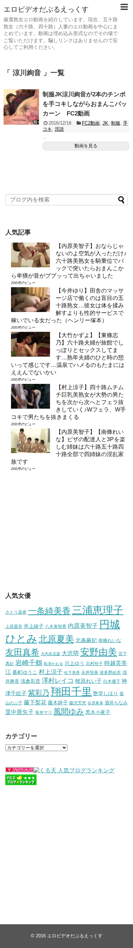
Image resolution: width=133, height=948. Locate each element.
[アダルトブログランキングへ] (19, 770)
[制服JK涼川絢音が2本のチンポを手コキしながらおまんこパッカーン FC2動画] (21, 107)
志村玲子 (94, 663)
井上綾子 (34, 626)
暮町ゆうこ (24, 672)
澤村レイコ (58, 680)
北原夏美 (56, 639)
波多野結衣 (110, 672)
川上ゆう (74, 663)
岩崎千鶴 (28, 662)
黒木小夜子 (97, 712)
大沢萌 (70, 653)
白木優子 (111, 681)
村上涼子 (51, 671)
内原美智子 (83, 625)
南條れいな (109, 640)
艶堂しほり (105, 693)
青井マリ (43, 712)
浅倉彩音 (30, 681)
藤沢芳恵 (77, 702)
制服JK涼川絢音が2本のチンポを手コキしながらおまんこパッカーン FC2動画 (85, 104)
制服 (115, 123)
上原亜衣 (13, 626)
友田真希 (22, 652)
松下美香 (72, 672)
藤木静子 (58, 702)
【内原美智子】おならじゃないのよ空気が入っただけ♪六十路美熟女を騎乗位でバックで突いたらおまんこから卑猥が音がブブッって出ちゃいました (69, 261)
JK (105, 123)
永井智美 (89, 672)
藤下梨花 (35, 702)
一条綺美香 (49, 610)
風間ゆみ (69, 711)
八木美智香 (55, 626)
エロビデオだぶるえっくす (46, 9)
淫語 (59, 129)
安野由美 (98, 652)
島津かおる (53, 664)
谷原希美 (95, 703)
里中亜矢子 (19, 712)
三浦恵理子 (97, 610)
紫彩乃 (38, 693)
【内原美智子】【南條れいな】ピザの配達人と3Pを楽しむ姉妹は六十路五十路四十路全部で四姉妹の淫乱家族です (68, 447)
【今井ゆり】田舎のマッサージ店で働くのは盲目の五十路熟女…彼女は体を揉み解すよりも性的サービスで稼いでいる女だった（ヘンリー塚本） (67, 305)
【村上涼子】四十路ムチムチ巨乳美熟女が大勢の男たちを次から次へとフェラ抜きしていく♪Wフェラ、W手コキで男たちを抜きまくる (68, 402)
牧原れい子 (88, 681)
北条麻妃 (86, 640)
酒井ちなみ (116, 702)
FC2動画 (91, 123)
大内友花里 (50, 654)
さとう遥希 (16, 612)
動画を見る (86, 145)
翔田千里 (71, 691)
